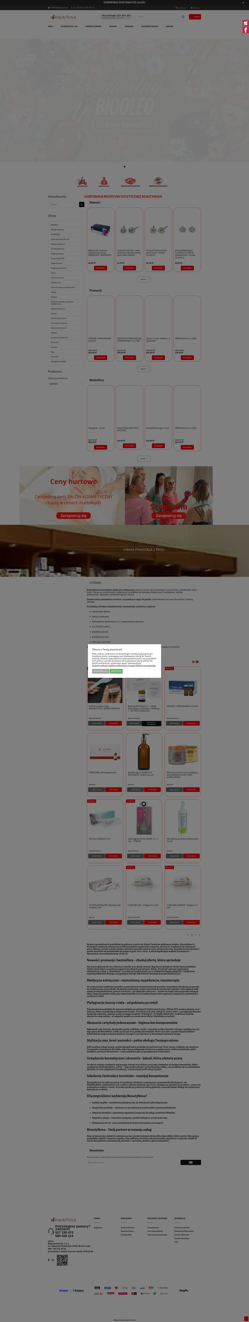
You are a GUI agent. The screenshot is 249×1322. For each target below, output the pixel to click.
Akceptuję (116, 671)
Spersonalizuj (101, 671)
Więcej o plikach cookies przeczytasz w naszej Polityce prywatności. (124, 665)
